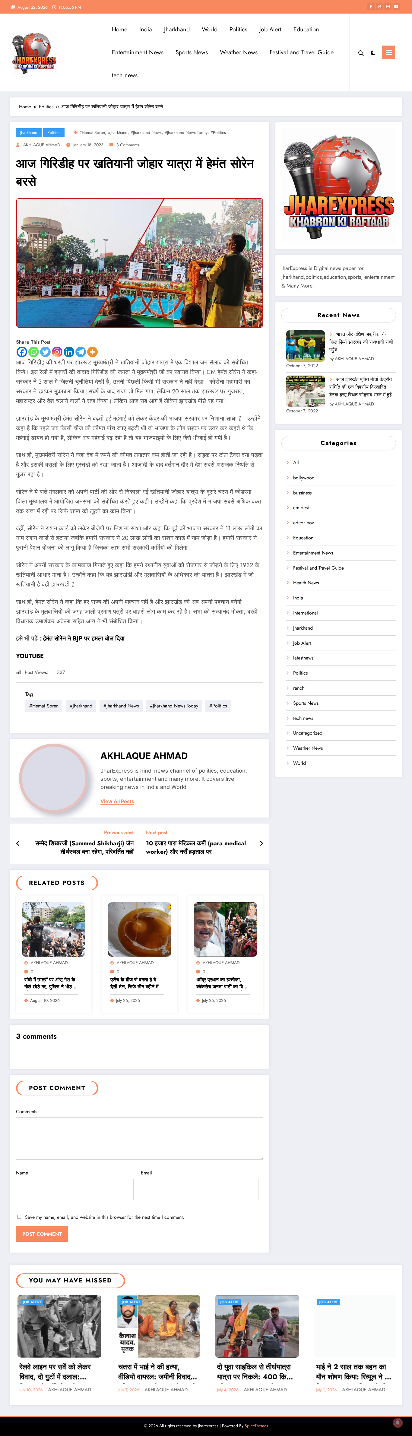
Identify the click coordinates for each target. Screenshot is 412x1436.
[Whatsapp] (33, 352)
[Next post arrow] (261, 844)
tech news (125, 75)
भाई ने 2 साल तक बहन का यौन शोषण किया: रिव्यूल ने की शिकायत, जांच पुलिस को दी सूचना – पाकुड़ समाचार (253, 1373)
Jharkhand (177, 29)
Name (22, 1172)
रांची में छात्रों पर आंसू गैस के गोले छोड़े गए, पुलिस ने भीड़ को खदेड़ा (49, 984)
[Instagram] (57, 352)
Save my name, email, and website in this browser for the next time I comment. (104, 1217)
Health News (306, 582)
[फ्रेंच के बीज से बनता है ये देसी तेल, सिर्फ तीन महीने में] (139, 929)
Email (146, 1172)
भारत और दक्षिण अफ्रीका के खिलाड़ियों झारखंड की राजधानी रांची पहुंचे (361, 342)
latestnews (303, 657)
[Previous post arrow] (18, 844)
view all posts (117, 801)
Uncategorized (307, 732)
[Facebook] (22, 352)
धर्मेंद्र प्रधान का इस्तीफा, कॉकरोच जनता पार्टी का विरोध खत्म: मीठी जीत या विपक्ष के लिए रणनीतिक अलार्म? (222, 984)
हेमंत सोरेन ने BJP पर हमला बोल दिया (84, 638)
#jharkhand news (146, 132)
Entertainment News (137, 52)
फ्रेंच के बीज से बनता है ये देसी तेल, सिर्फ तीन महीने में (134, 983)
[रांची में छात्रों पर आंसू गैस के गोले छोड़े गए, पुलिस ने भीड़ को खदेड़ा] (53, 929)
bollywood (304, 477)
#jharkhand (118, 132)
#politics (218, 132)
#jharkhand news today (186, 132)
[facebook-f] (371, 6)
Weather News (239, 52)
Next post (156, 832)
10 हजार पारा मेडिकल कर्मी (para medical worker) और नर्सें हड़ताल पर (196, 847)
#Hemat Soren (92, 132)
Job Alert (270, 29)
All (296, 462)
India (145, 29)
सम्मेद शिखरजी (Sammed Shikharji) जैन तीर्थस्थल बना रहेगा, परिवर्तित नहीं (84, 847)
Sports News (192, 52)
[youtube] (396, 6)
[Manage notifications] (398, 1423)
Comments (26, 1111)
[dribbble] (379, 6)
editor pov (303, 522)
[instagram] (387, 6)
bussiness (302, 492)
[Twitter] (45, 352)
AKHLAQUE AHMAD (41, 145)
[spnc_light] (373, 52)
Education (306, 29)
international (305, 612)
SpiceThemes (256, 1426)
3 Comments (127, 145)
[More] (92, 352)
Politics (238, 29)
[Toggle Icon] (388, 52)
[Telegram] (80, 352)
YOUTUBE (30, 656)
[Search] (361, 52)
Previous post (119, 832)
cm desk (301, 507)
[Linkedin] (69, 352)
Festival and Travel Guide (302, 52)
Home (119, 29)
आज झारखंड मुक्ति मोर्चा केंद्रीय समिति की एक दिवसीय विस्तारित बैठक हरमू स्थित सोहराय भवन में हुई (360, 387)
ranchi (299, 688)
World (209, 29)
